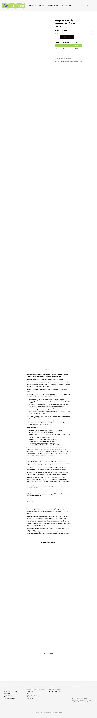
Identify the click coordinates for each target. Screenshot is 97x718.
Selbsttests (42, 5)
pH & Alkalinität (75, 61)
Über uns (29, 693)
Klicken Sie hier (59, 494)
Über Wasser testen (32, 695)
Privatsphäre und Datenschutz (12, 691)
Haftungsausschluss (9, 698)
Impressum (7, 693)
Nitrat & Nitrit (69, 61)
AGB (5, 689)
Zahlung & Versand (9, 697)
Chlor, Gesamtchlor (59, 61)
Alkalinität (66, 60)
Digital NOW (59, 712)
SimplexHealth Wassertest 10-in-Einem (39, 641)
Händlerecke (30, 698)
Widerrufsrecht (8, 695)
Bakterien (71, 60)
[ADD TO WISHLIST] (22, 637)
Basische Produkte (53, 5)
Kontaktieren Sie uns (54, 691)
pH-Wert (80, 61)
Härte (64, 61)
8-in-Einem (62, 60)
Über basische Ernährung (33, 697)
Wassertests (32, 5)
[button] (86, 5)
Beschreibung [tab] (48, 369)
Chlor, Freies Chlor (77, 60)
